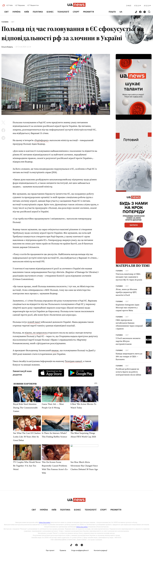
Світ (6, 11)
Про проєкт (50, 550)
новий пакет (34, 321)
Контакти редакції (100, 550)
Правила (63, 550)
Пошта (112, 11)
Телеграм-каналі (73, 361)
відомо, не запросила (36, 332)
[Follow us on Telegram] (144, 12)
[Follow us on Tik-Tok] (136, 12)
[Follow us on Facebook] (140, 12)
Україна (16, 11)
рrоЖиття (88, 11)
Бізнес (50, 11)
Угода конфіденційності (80, 550)
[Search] (149, 11)
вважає (55, 350)
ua (121, 11)
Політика (38, 11)
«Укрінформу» (41, 140)
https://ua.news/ (44, 522)
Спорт (76, 11)
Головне (4, 22)
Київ (26, 11)
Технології (63, 11)
